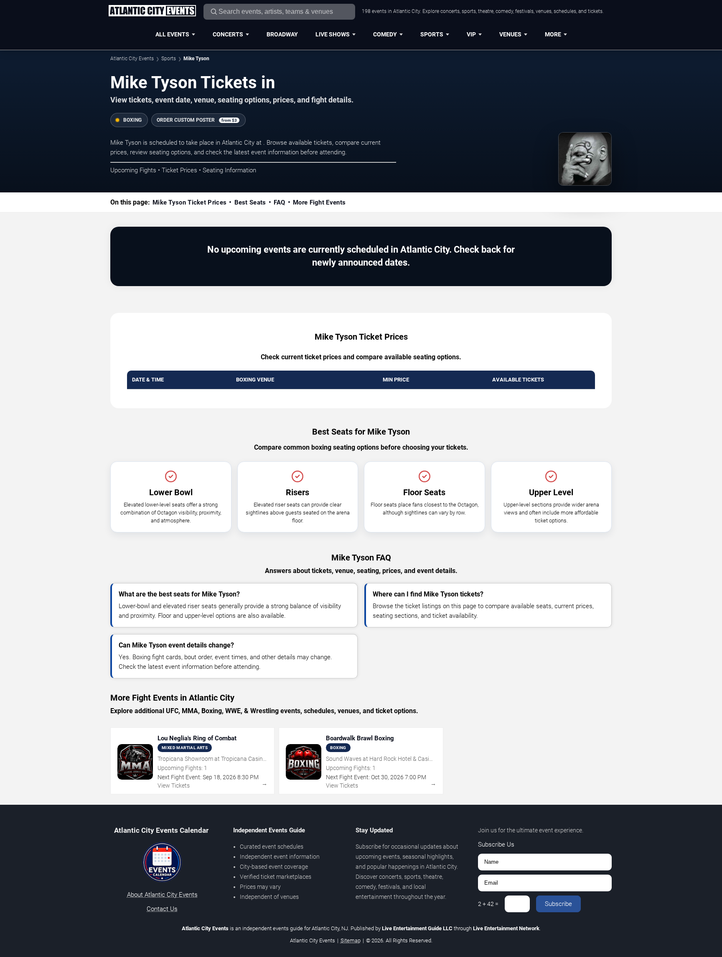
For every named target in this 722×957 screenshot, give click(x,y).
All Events (172, 34)
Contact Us (162, 909)
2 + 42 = (488, 904)
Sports (431, 34)
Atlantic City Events (132, 58)
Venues (510, 34)
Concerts (228, 34)
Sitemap (351, 940)
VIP (471, 34)
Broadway (282, 34)
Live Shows (332, 34)
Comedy (385, 34)
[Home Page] (152, 11)
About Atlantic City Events (162, 894)
